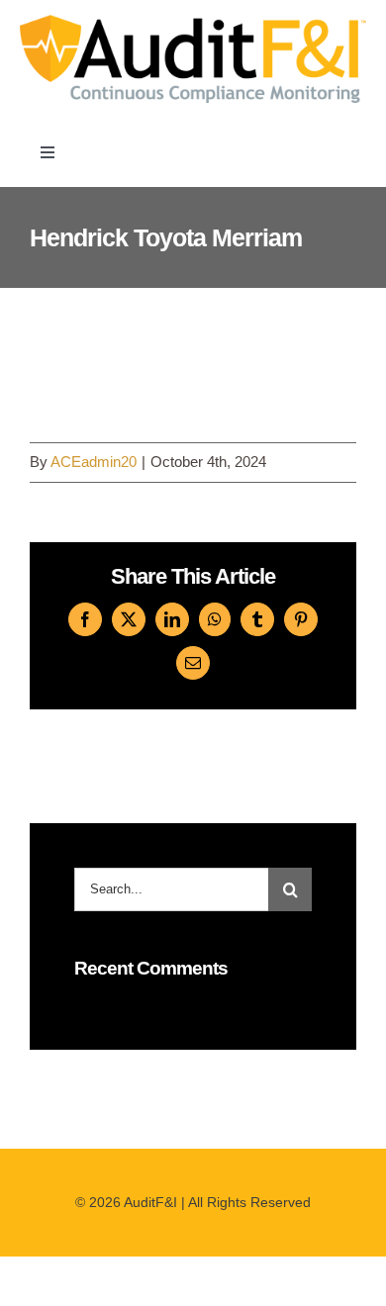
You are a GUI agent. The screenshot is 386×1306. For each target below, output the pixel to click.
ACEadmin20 (93, 461)
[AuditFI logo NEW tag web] (193, 22)
